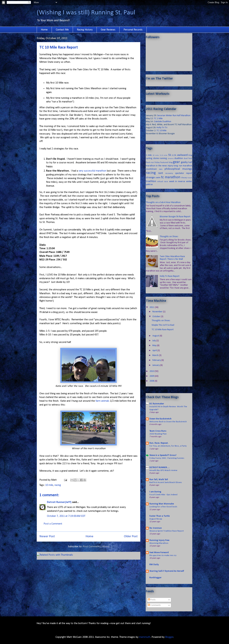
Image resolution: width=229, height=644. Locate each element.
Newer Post (47, 536)
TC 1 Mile (158, 118)
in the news (161, 166)
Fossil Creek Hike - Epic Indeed (163, 495)
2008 (152, 381)
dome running (160, 158)
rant (160, 173)
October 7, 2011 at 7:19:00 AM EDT (66, 516)
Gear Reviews (108, 29)
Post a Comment (53, 523)
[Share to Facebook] (81, 480)
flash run (150, 163)
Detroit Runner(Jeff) (59, 502)
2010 (152, 371)
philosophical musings (178, 169)
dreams (171, 158)
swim (157, 177)
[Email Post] (65, 480)
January (156, 365)
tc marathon (170, 177)
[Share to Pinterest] (84, 480)
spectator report (183, 173)
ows (160, 169)
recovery (169, 173)
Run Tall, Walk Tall (158, 479)
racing (57, 485)
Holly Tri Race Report (169, 276)
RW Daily (154, 564)
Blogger (169, 637)
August (156, 336)
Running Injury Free (159, 540)
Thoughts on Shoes (169, 236)
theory (184, 178)
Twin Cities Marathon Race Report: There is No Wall (172, 258)
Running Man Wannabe (161, 504)
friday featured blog (164, 163)
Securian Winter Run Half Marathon (173, 115)
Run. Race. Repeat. (158, 443)
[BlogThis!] (75, 480)
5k (169, 155)
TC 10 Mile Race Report (163, 329)
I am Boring (155, 492)
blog (190, 155)
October (156, 316)
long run (178, 166)
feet (190, 158)
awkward (182, 155)
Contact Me (62, 29)
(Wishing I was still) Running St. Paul (86, 12)
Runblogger (155, 577)
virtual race (162, 182)
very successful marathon (92, 171)
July (154, 340)
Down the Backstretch (160, 419)
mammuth (144, 637)
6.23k (174, 155)
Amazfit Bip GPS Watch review (163, 470)
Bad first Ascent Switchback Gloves (165, 482)
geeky (184, 162)
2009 (152, 376)
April (154, 350)
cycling (149, 158)
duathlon (178, 158)
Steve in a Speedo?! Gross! (162, 455)
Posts (153, 599)
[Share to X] (78, 480)
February (156, 360)
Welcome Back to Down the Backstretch (168, 422)
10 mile (49, 485)
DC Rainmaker (156, 403)
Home (44, 29)
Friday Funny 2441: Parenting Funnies (166, 458)
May (154, 345)
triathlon (151, 181)
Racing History (85, 29)
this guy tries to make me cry (162, 555)
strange (150, 177)
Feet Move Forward (159, 552)
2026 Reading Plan (158, 434)
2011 (152, 307)
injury (170, 166)
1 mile (149, 155)
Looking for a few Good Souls (163, 507)
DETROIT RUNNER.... (159, 467)
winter (189, 181)
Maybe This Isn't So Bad (163, 325)
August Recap (155, 519)
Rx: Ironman (155, 528)
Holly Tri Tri (162, 127)
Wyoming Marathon (158, 543)
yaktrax (149, 184)
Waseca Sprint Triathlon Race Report (166, 531)
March (155, 355)
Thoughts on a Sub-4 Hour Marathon (163, 202)
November (157, 311)
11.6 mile (163, 155)
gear (176, 162)
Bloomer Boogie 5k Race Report (175, 216)
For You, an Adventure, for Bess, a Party (168, 446)
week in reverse (177, 181)
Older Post (131, 536)
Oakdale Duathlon (162, 121)
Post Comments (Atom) (96, 546)
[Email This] (72, 480)
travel (190, 178)
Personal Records (133, 29)
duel (186, 158)
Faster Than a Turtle (159, 516)
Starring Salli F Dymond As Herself (166, 571)
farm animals (102, 401)
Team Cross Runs (157, 431)
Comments (155, 605)
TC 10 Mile (161, 130)
